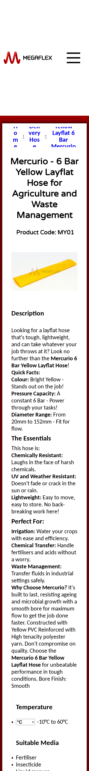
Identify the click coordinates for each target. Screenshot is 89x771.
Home (15, 137)
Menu (67, 115)
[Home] (28, 58)
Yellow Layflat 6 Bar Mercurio (63, 137)
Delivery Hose (34, 137)
